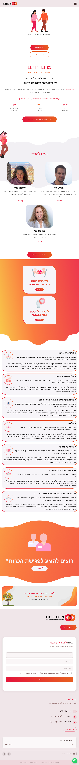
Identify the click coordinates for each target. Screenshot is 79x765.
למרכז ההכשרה (39, 54)
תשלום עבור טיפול (68, 754)
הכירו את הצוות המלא (39, 255)
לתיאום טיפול (39, 47)
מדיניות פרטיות (33, 762)
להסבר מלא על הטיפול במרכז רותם (39, 119)
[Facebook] (4, 754)
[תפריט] (75, 3)
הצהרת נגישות (23, 762)
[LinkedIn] (9, 754)
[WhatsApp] (74, 760)
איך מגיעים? (68, 729)
